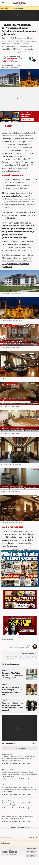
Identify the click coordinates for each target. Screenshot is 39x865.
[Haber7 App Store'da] (31, 851)
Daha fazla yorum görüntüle (19, 827)
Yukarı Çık (31, 837)
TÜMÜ (34, 743)
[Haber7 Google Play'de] (31, 855)
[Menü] (3, 3)
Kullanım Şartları (6, 837)
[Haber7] (19, 3)
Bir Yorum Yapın (20, 748)
